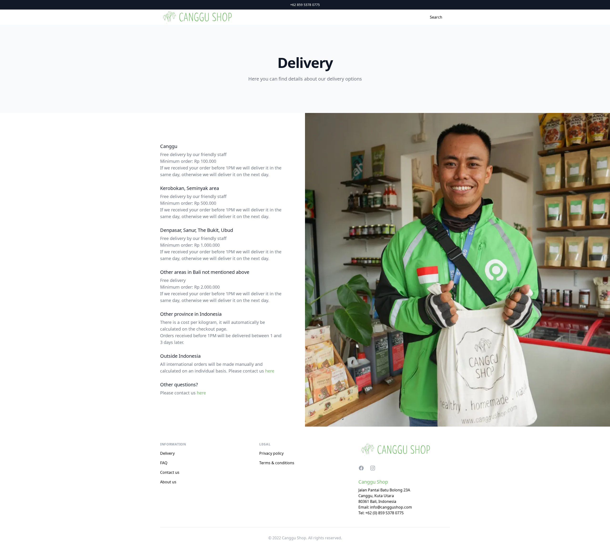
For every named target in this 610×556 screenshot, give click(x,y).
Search (436, 17)
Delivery (167, 453)
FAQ (164, 462)
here (269, 371)
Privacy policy (271, 453)
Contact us (169, 472)
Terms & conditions (276, 462)
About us (168, 482)
